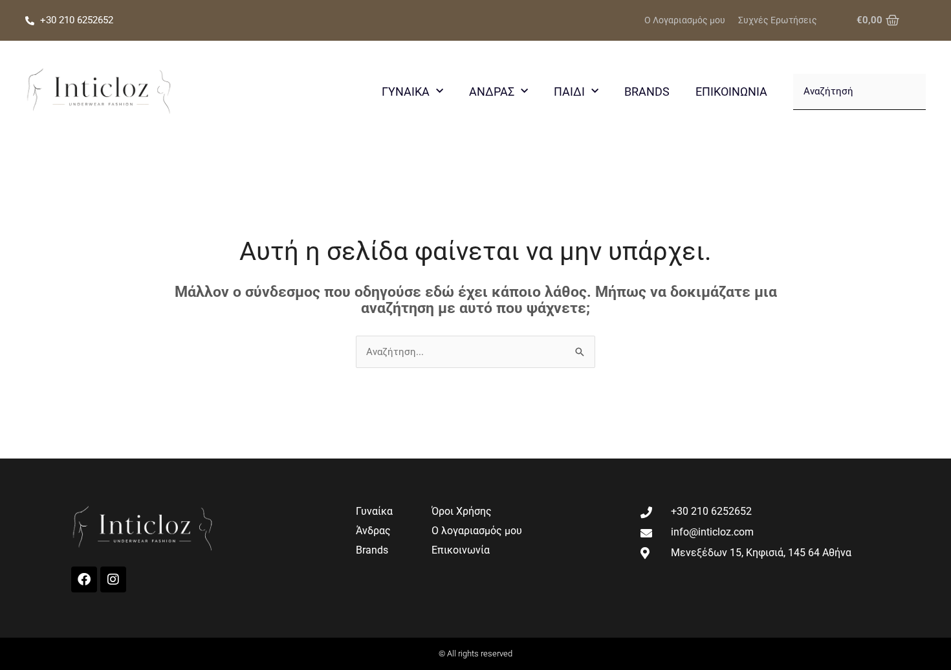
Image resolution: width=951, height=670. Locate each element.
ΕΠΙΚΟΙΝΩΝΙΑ (731, 91)
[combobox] (859, 92)
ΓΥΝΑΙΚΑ (406, 91)
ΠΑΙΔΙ (569, 91)
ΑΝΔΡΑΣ (491, 91)
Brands (647, 91)
